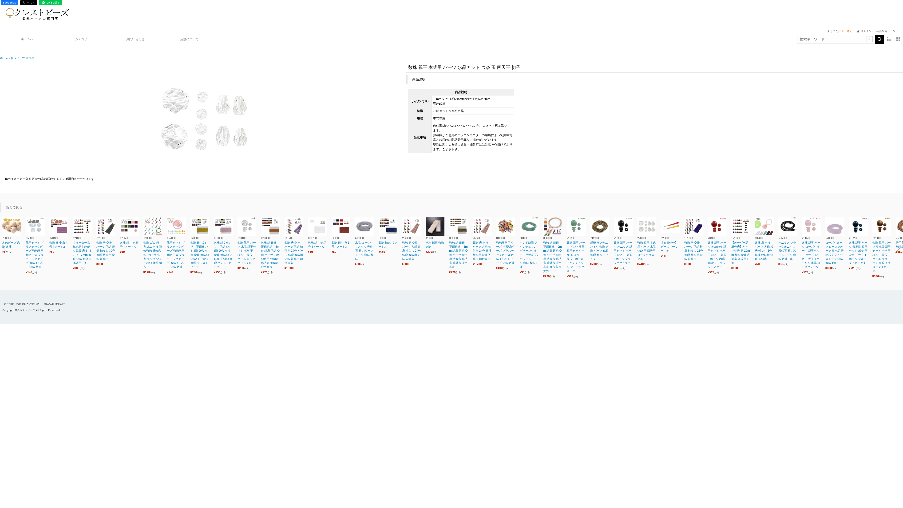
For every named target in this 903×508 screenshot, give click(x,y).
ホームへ (27, 39)
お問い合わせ (135, 39)
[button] (5, 247)
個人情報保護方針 (54, 304)
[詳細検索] (870, 39)
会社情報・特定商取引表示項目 (22, 304)
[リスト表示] (889, 39)
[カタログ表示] (898, 39)
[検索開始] (879, 39)
